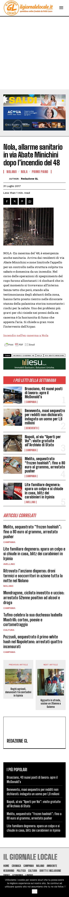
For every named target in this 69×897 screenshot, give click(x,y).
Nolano (8, 586)
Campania (31, 402)
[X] (14, 201)
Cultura (8, 630)
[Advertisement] (34, 53)
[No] (64, 886)
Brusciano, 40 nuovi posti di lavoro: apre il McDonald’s (43, 392)
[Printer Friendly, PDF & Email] (19, 346)
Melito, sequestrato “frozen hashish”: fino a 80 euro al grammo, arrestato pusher (45, 464)
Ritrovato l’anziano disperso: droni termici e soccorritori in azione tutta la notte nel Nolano (33, 575)
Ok (34, 891)
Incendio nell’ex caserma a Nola (25, 335)
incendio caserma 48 (23, 355)
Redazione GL (29, 178)
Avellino (30, 502)
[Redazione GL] (6, 179)
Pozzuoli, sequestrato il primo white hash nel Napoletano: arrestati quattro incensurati (32, 641)
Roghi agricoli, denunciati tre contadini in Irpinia (18, 692)
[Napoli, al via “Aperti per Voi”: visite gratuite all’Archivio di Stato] (12, 443)
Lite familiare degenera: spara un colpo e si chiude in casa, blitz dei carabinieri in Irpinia (44, 490)
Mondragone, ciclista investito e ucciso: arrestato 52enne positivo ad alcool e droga (33, 597)
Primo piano (40, 171)
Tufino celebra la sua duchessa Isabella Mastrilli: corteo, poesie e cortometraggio (32, 619)
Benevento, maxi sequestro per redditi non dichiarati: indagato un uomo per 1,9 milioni (45, 416)
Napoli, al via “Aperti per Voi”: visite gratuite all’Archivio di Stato (43, 441)
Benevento (32, 428)
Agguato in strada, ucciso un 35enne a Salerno (51, 703)
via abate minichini (54, 355)
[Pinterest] (22, 201)
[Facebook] (6, 201)
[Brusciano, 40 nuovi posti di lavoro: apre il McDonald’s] (12, 395)
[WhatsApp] (29, 201)
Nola (24, 171)
